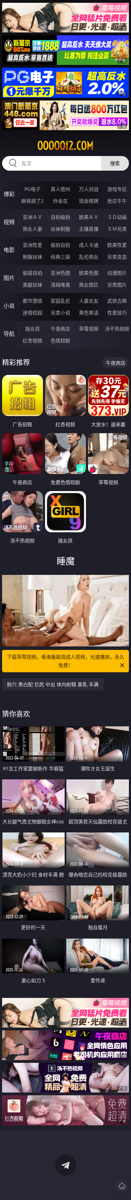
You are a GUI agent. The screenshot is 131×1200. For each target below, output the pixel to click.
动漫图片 (117, 272)
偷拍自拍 (60, 245)
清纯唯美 (60, 284)
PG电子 (32, 189)
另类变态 (117, 256)
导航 (9, 334)
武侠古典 (117, 300)
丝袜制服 (60, 228)
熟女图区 (89, 284)
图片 (9, 278)
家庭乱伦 (60, 300)
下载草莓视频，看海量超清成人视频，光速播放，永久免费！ (65, 660)
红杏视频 (32, 340)
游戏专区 (117, 189)
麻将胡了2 (32, 201)
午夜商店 (60, 328)
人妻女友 (89, 300)
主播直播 (89, 228)
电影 (9, 250)
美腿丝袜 (32, 284)
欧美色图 (89, 272)
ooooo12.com (65, 146)
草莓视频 (89, 328)
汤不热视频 (117, 328)
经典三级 (60, 256)
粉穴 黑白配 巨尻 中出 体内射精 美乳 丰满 (53, 684)
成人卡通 (89, 245)
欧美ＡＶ (89, 217)
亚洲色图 (60, 272)
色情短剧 (60, 340)
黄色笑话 (89, 312)
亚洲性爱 (32, 245)
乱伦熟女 (89, 256)
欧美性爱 (117, 245)
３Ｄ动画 (117, 217)
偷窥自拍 (32, 272)
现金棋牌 (89, 201)
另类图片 (117, 284)
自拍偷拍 (60, 217)
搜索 (115, 163)
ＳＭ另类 (117, 228)
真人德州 (60, 189)
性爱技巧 (117, 312)
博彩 (9, 194)
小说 (9, 306)
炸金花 (60, 201)
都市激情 (32, 300)
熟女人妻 (32, 228)
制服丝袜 (32, 256)
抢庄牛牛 (117, 201)
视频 (9, 222)
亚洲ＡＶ (32, 217)
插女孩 (32, 328)
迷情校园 (32, 312)
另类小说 (60, 312)
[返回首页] (122, 1186)
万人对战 (89, 189)
